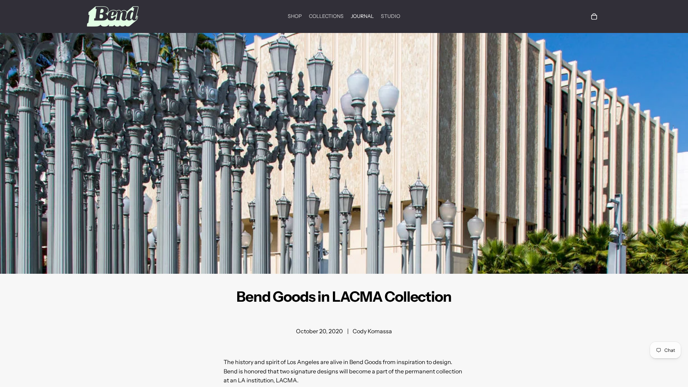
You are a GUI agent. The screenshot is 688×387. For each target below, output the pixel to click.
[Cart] (594, 16)
